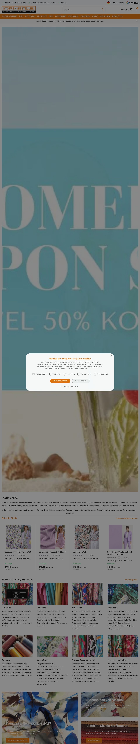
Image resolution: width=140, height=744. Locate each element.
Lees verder (91, 369)
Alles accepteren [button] (60, 381)
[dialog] (70, 372)
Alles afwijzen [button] (81, 381)
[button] (70, 386)
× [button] (111, 356)
